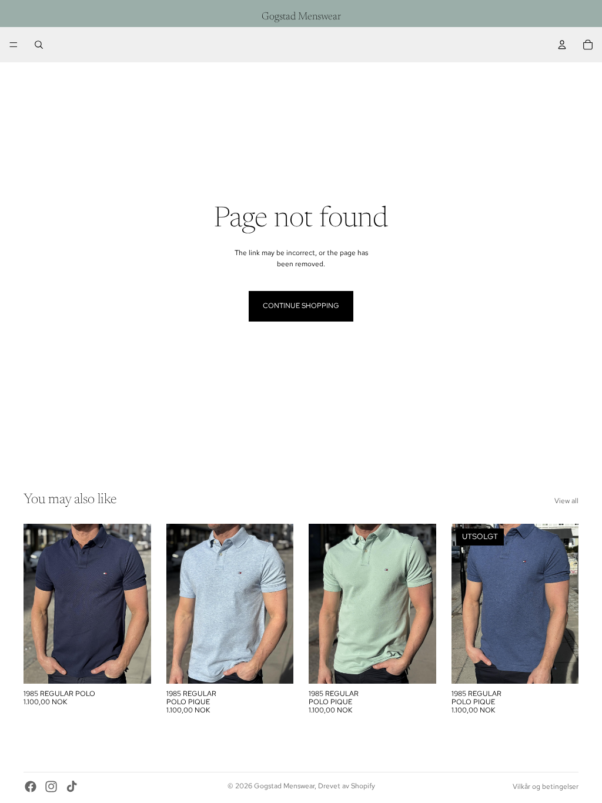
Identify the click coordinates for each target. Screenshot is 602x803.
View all (566, 501)
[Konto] (562, 45)
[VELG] (132, 665)
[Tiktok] (72, 786)
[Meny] (13, 44)
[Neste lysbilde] (138, 604)
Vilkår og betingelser (545, 786)
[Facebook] (31, 786)
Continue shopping (301, 305)
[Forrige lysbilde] (36, 604)
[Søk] (39, 45)
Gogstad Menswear (284, 786)
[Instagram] (51, 786)
